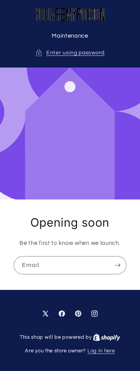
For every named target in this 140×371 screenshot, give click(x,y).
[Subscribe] (117, 265)
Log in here (101, 351)
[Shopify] (106, 337)
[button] (70, 53)
